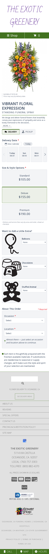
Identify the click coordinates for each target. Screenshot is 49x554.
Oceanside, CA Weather (12, 530)
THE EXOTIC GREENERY (24, 16)
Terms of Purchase (31, 539)
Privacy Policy (13, 539)
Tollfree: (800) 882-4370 (24, 466)
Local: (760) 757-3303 (24, 461)
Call (9, 551)
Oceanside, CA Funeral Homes (16, 521)
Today (27, 144)
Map (25, 551)
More (5, 125)
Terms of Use (24, 544)
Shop (13, 35)
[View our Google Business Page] (24, 441)
